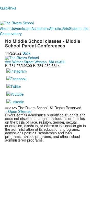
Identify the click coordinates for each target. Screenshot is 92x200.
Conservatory (11, 33)
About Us (7, 28)
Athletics (56, 28)
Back (26, 53)
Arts (66, 28)
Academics (40, 28)
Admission (23, 28)
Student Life (78, 28)
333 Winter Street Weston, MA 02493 (35, 61)
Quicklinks (8, 8)
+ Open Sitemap (18, 111)
